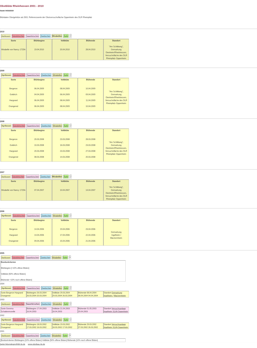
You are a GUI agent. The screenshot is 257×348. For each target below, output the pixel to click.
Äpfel (66, 36)
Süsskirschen (18, 36)
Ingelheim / (108, 296)
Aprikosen (5, 36)
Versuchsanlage (119, 308)
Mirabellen (57, 75)
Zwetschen (45, 36)
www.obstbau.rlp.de (36, 344)
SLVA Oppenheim (120, 311)
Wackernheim (120, 296)
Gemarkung (117, 293)
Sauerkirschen (32, 36)
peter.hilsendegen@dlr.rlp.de (13, 344)
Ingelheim (108, 311)
